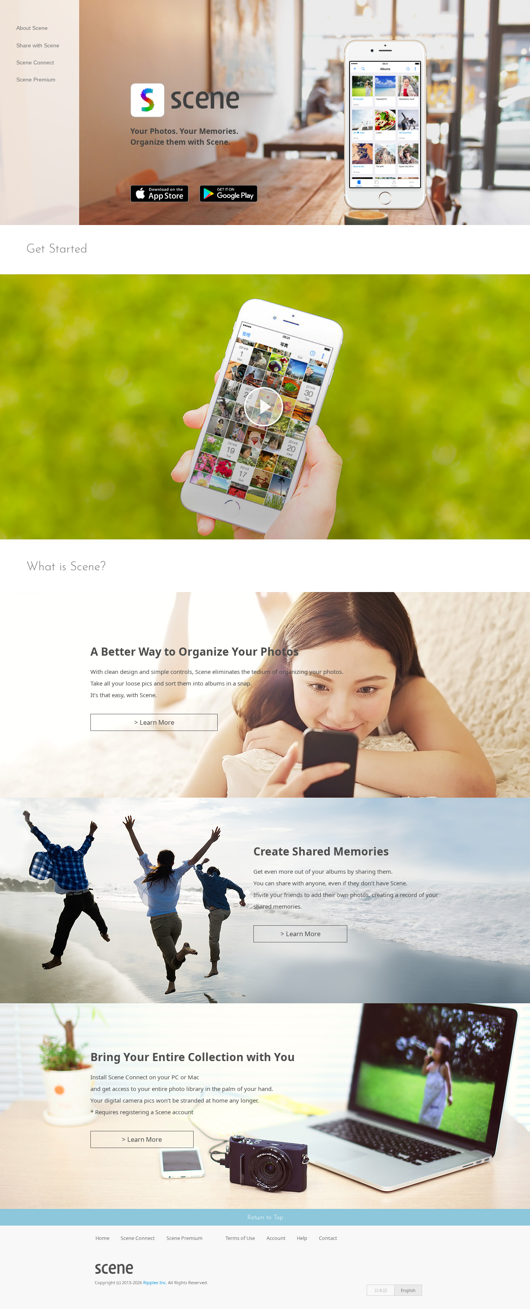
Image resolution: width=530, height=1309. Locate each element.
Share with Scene (37, 45)
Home (102, 1238)
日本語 (380, 1290)
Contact (328, 1238)
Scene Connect (35, 62)
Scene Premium (35, 79)
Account (276, 1238)
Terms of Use (240, 1238)
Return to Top (265, 1218)
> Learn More (154, 722)
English (408, 1290)
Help (302, 1238)
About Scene (32, 28)
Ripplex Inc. (155, 1282)
